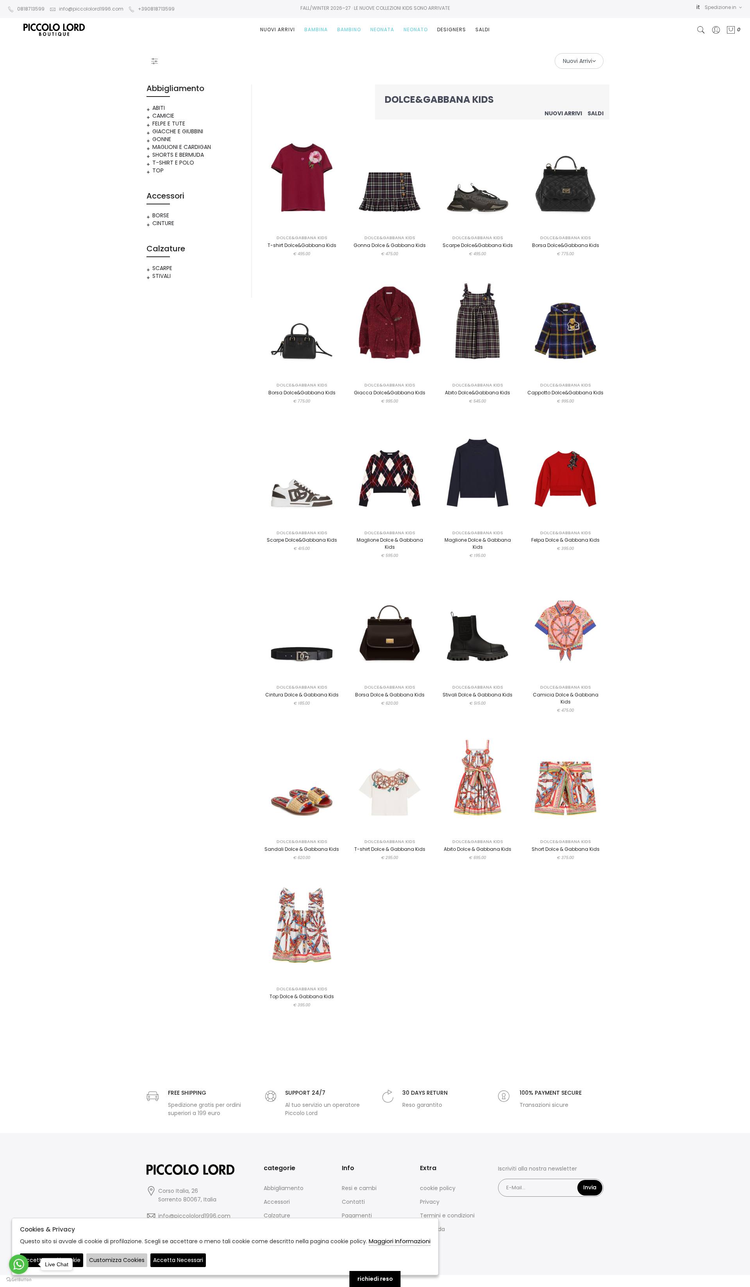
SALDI (482, 29)
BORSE (160, 215)
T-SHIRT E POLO (173, 163)
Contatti (353, 1202)
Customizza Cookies (117, 1260)
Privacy (429, 1202)
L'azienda (432, 1229)
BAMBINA (316, 29)
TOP (158, 170)
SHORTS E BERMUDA (178, 155)
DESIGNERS (451, 29)
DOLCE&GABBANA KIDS (302, 237)
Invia (589, 1187)
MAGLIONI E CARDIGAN (181, 147)
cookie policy (437, 1188)
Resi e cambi (359, 1188)
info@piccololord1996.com (91, 8)
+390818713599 (156, 8)
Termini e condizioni (447, 1215)
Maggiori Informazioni (399, 1241)
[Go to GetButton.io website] (18, 1279)
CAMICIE (163, 116)
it (698, 7)
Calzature (277, 1215)
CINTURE (163, 223)
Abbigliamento (284, 1188)
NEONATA (382, 29)
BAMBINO (349, 29)
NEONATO (416, 29)
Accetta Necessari (178, 1260)
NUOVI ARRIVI (277, 29)
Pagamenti (357, 1215)
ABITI (158, 108)
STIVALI (161, 276)
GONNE (161, 139)
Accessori (277, 1202)
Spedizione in (720, 7)
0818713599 (31, 8)
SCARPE (162, 268)
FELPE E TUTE (168, 123)
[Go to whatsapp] (19, 1264)
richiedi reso (375, 1279)
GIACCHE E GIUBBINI (177, 131)
